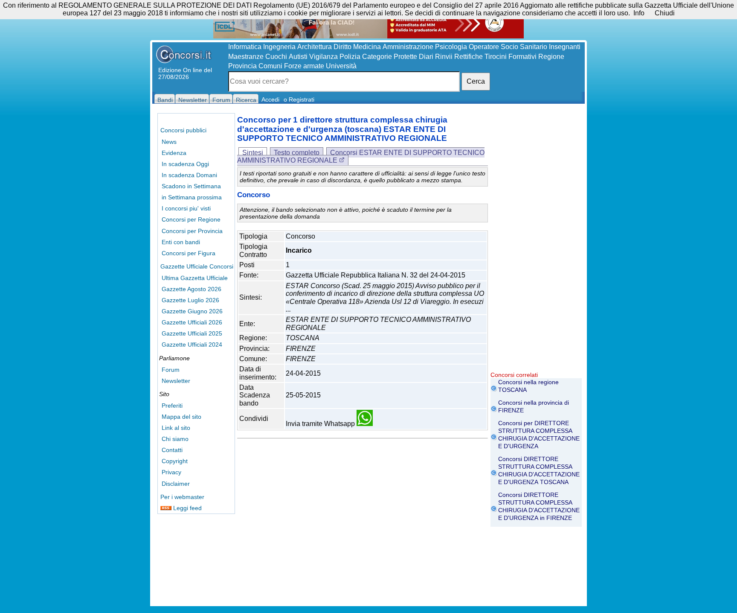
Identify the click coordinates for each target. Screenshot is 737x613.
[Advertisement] (536, 243)
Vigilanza (323, 56)
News (169, 141)
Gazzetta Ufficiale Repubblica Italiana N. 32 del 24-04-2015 (375, 275)
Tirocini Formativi (511, 56)
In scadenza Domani (189, 175)
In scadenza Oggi (185, 164)
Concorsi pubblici (183, 130)
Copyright (175, 461)
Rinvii (444, 56)
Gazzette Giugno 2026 (192, 311)
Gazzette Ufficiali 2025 (192, 333)
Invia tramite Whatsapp (321, 423)
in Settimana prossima (192, 197)
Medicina (367, 46)
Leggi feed (186, 508)
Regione (551, 56)
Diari (426, 56)
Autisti (298, 56)
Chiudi (665, 13)
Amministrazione (408, 46)
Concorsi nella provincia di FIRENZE (533, 406)
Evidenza (174, 152)
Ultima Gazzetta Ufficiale (195, 277)
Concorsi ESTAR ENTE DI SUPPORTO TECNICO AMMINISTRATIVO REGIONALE (361, 156)
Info (638, 13)
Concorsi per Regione (191, 219)
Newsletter (176, 380)
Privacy (171, 472)
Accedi (270, 99)
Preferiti (172, 405)
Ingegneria (279, 46)
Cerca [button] (476, 81)
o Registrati (299, 99)
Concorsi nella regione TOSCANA (528, 386)
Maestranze (246, 56)
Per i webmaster (182, 496)
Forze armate (304, 66)
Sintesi (252, 152)
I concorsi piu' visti (186, 208)
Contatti (172, 450)
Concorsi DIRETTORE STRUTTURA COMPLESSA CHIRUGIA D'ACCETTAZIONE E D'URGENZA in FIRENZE (539, 506)
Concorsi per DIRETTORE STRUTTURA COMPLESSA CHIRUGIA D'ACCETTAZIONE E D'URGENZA (539, 435)
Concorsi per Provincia (192, 231)
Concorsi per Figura (188, 253)
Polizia (349, 56)
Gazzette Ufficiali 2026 (192, 322)
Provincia (242, 66)
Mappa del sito (181, 416)
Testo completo (296, 152)
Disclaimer (176, 483)
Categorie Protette (389, 56)
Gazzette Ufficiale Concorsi (196, 266)
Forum (171, 369)
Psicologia (451, 46)
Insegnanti (564, 46)
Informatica (244, 46)
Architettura (314, 46)
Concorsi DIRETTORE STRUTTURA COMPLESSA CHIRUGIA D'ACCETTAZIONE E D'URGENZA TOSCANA (539, 470)
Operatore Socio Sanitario (508, 46)
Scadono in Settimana (191, 186)
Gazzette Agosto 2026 (191, 289)
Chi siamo (175, 438)
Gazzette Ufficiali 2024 (192, 344)
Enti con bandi (181, 242)
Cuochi (276, 56)
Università (341, 66)
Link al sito (176, 427)
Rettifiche (468, 56)
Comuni (270, 66)
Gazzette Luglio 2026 (190, 300)
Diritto (342, 46)
